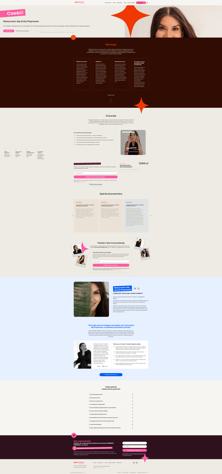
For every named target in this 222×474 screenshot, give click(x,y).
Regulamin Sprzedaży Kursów (142, 472)
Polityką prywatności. (82, 181)
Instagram (141, 296)
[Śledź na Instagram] (137, 462)
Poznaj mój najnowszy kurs (111, 374)
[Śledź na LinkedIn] (134, 462)
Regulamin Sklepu (125, 472)
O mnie (114, 2)
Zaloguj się (140, 2)
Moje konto (119, 462)
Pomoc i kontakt (131, 2)
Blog (125, 2)
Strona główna (108, 2)
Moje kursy (100, 462)
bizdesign (83, 472)
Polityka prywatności (132, 472)
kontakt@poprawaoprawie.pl (100, 467)
